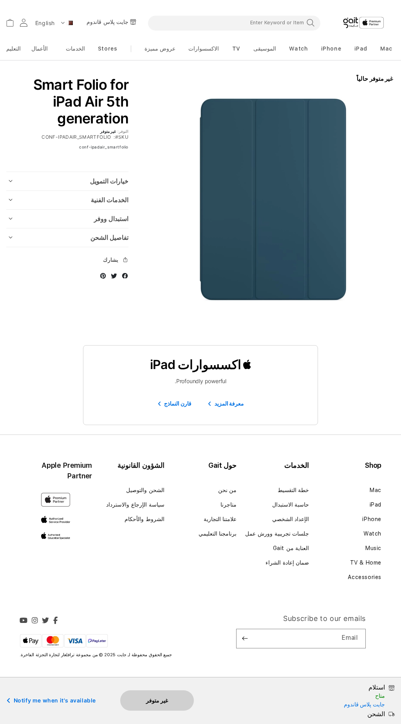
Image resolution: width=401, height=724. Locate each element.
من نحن (227, 490)
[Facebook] (55, 621)
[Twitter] (45, 621)
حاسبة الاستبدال (290, 504)
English (45, 23)
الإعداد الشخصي (290, 519)
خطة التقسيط (293, 490)
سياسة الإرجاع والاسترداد (135, 504)
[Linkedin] (35, 621)
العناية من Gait (291, 548)
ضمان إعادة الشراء (287, 562)
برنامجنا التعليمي (218, 533)
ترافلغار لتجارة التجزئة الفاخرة (48, 654)
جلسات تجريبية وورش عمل (277, 533)
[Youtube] (24, 621)
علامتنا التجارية (220, 519)
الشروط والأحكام (144, 519)
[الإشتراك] (245, 638)
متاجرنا (228, 504)
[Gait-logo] (363, 23)
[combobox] (234, 23)
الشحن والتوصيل (145, 490)
